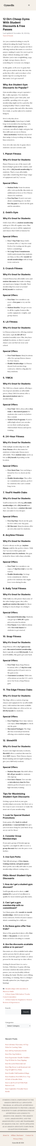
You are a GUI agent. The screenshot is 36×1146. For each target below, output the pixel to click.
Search (7, 1008)
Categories (9, 1022)
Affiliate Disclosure (17, 1135)
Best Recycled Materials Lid (15, 1064)
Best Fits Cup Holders (13, 1054)
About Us (6, 1135)
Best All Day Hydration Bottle (16, 1051)
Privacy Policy (18, 1139)
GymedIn (9, 5)
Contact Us (29, 1135)
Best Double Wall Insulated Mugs (17, 1073)
